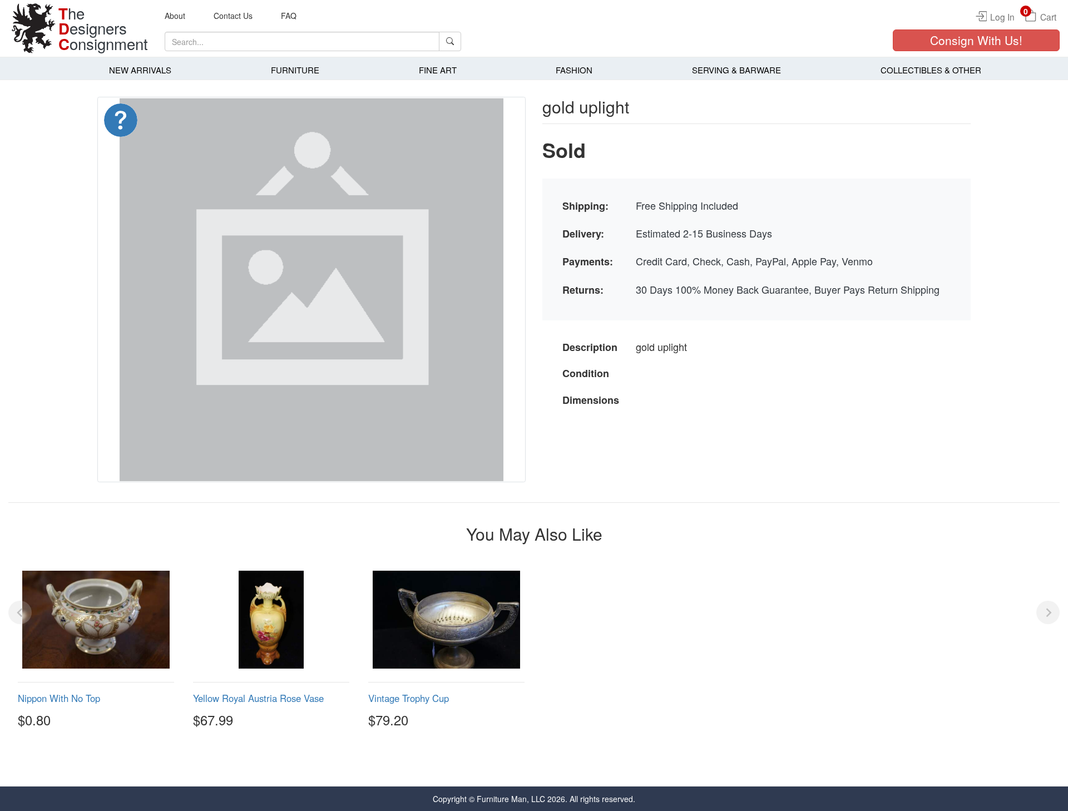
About (175, 15)
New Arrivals (140, 70)
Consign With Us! (976, 40)
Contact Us (233, 15)
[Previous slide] (20, 612)
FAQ (288, 15)
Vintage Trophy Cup (408, 698)
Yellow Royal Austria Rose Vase (258, 698)
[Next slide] (1048, 612)
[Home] (33, 28)
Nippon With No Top (59, 698)
